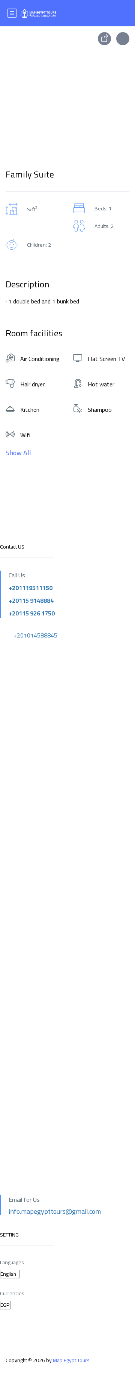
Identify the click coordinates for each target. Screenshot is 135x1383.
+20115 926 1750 (32, 613)
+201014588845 (35, 635)
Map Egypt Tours (71, 1360)
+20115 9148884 (31, 600)
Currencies (12, 1293)
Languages (12, 1262)
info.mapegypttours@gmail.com (55, 1211)
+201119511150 (30, 587)
